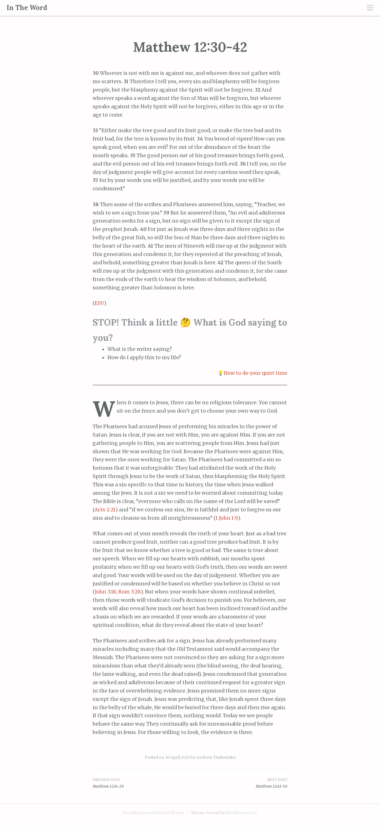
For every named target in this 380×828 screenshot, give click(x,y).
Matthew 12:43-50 (271, 786)
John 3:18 (105, 592)
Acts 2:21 (105, 510)
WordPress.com (241, 812)
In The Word (27, 7)
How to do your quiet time (255, 373)
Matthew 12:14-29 (108, 786)
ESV (99, 303)
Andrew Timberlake (216, 757)
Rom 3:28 (129, 592)
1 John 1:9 (227, 518)
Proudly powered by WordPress (153, 812)
